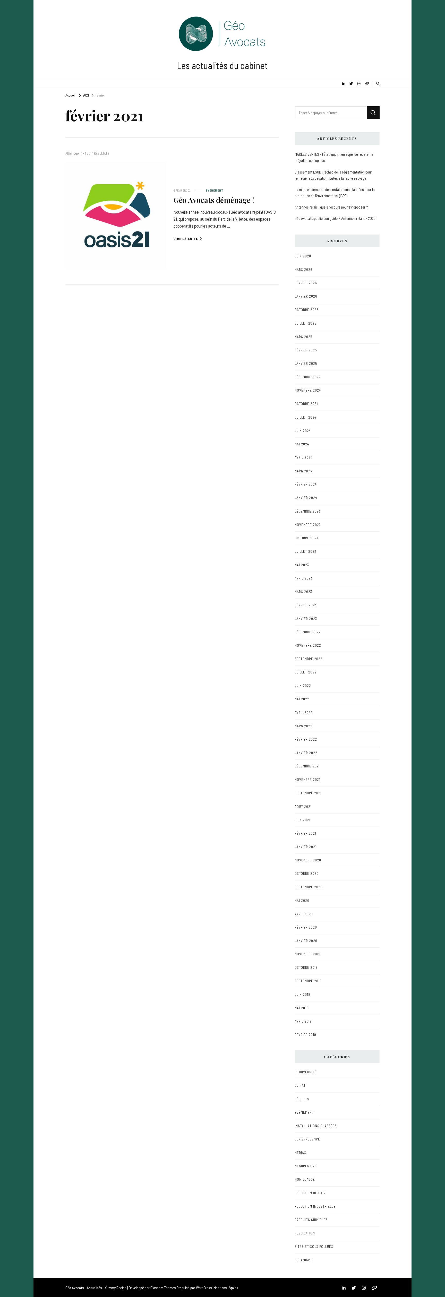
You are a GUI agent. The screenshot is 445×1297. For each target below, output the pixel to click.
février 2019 (305, 1035)
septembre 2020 (308, 887)
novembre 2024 (308, 390)
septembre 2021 (308, 793)
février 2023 (306, 605)
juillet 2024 (305, 417)
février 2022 (306, 739)
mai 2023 (302, 565)
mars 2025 (303, 337)
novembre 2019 (307, 954)
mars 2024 (303, 471)
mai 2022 (302, 699)
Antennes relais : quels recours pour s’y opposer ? (331, 207)
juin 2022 (303, 686)
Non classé (305, 1179)
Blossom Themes (163, 1287)
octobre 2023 (306, 538)
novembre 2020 (308, 860)
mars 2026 (303, 269)
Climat (300, 1085)
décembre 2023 (307, 511)
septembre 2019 (308, 981)
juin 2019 (302, 994)
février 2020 (306, 927)
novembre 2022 (308, 645)
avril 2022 (304, 713)
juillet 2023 (305, 551)
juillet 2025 (305, 323)
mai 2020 (302, 900)
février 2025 (306, 350)
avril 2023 (303, 578)
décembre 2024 (307, 377)
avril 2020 (304, 914)
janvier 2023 (306, 619)
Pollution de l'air (310, 1193)
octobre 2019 (306, 967)
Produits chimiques (311, 1220)
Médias (300, 1153)
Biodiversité (305, 1072)
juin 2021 (302, 820)
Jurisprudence (307, 1139)
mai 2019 (302, 1008)
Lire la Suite (186, 239)
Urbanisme (304, 1260)
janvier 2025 (306, 363)
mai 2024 (302, 444)
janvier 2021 (305, 847)
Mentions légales (225, 1287)
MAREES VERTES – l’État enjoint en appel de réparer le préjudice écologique (334, 157)
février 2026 (306, 283)
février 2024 (306, 484)
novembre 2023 (308, 525)
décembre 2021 (307, 766)
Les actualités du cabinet (222, 65)
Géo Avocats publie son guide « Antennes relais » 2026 (335, 218)
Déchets (302, 1099)
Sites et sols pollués (314, 1246)
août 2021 (303, 807)
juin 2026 (303, 256)
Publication (305, 1233)
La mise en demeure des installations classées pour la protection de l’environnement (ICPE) (335, 192)
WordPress (204, 1287)
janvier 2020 (306, 941)
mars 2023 (303, 592)
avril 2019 (303, 1021)
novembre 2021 (307, 779)
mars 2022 (303, 726)
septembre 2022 (308, 659)
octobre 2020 (307, 873)
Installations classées (316, 1126)
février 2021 (305, 833)
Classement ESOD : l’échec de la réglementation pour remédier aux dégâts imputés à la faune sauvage (333, 175)
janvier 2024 (306, 498)
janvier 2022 (306, 753)
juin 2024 (303, 431)
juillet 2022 (305, 672)
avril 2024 (303, 457)
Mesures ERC (305, 1166)
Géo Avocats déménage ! (214, 200)
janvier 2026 (306, 296)
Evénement (214, 190)
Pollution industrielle (315, 1206)
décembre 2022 (308, 632)
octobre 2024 (306, 404)
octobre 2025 (307, 310)
